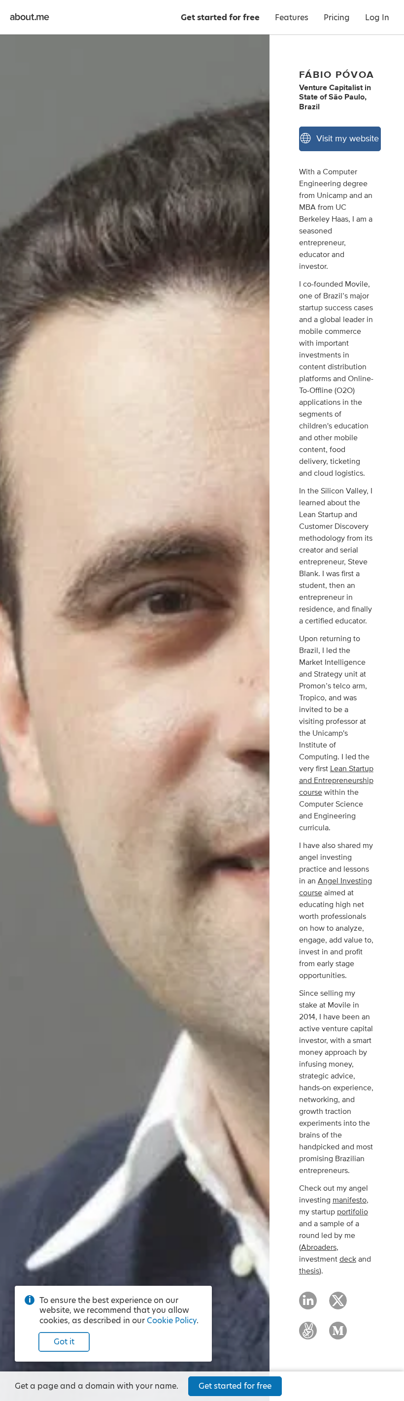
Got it (64, 1341)
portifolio (352, 1212)
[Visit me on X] (338, 1305)
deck (347, 1259)
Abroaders (319, 1247)
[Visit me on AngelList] (308, 1335)
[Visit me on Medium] (338, 1335)
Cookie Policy (172, 1320)
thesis (309, 1271)
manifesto (350, 1200)
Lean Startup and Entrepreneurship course (336, 780)
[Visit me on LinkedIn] (308, 1305)
